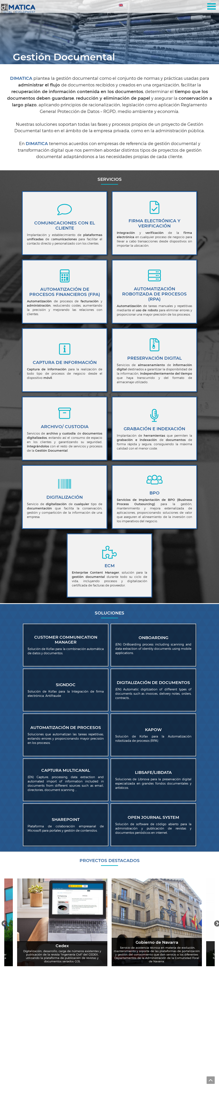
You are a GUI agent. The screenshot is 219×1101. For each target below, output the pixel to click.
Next (216, 922)
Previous (3, 922)
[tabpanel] (109, 32)
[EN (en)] (121, 6)
